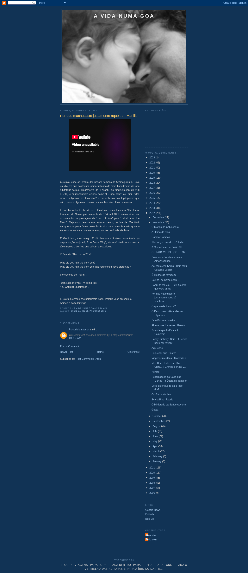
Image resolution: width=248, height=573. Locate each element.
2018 (152, 182)
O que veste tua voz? (164, 306)
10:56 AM (75, 338)
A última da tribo (161, 232)
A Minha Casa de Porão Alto (167, 247)
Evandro (151, 535)
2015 (152, 197)
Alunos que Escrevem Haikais (168, 325)
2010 (152, 472)
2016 (152, 192)
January (157, 461)
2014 (152, 202)
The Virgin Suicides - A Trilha (168, 242)
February (157, 456)
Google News (152, 509)
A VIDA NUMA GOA (124, 16)
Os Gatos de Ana (161, 394)
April (155, 446)
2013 (152, 208)
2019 (152, 177)
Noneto (155, 371)
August (156, 426)
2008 (152, 482)
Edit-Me (149, 514)
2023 (152, 157)
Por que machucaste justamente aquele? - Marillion (165, 297)
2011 (152, 467)
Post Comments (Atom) (89, 358)
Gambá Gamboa (161, 237)
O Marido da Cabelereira (165, 227)
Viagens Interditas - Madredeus (169, 358)
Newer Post (66, 351)
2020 (152, 172)
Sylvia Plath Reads (162, 399)
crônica (76, 311)
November (158, 222)
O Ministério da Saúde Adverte (169, 404)
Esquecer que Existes (164, 353)
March (156, 451)
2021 (152, 167)
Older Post (133, 351)
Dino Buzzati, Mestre (163, 320)
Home (100, 351)
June (155, 436)
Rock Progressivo (94, 311)
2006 (152, 492)
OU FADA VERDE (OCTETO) (168, 252)
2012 (152, 213)
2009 (152, 477)
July (155, 431)
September (158, 421)
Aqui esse (157, 348)
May (155, 441)
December (158, 217)
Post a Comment (69, 346)
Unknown (151, 539)
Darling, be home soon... (165, 279)
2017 (152, 187)
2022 (152, 162)
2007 (152, 487)
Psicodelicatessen (79, 329)
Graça (155, 409)
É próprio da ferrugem (164, 274)
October (157, 416)
